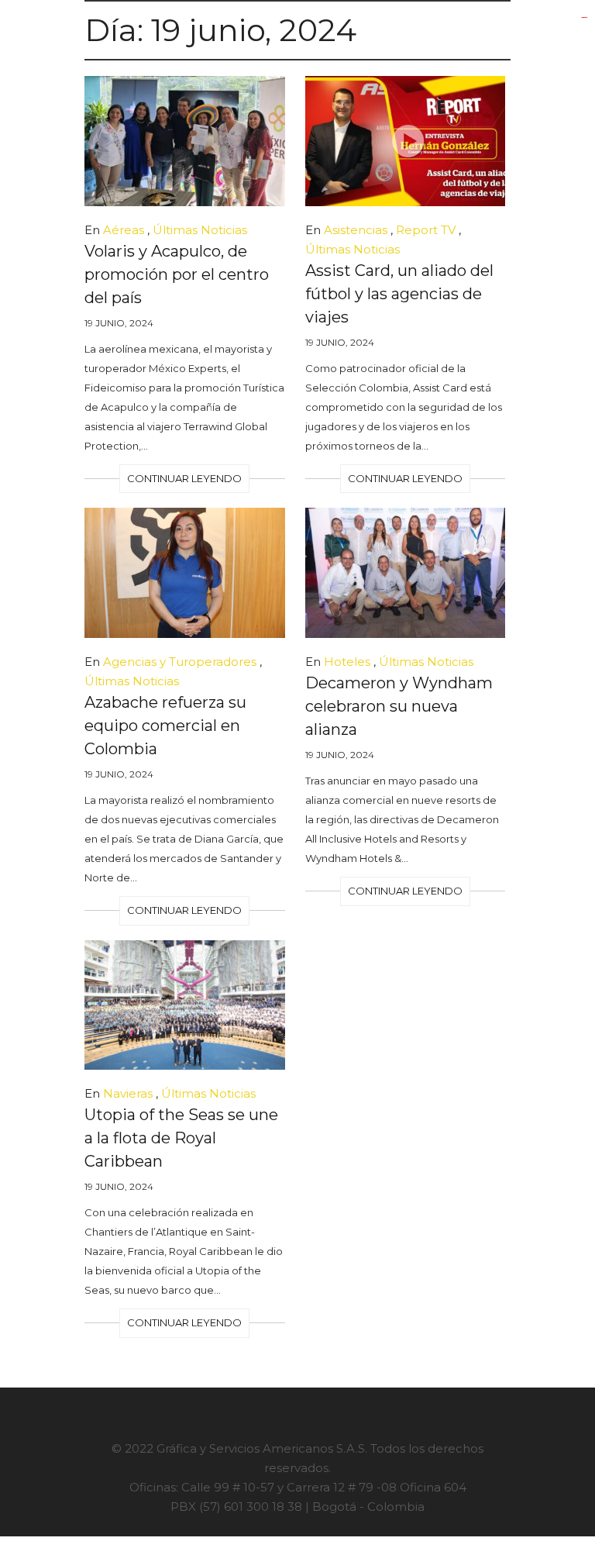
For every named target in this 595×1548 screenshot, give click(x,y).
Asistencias (355, 229)
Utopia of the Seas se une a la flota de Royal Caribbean (181, 1137)
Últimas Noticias (200, 229)
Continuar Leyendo (184, 478)
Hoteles (347, 661)
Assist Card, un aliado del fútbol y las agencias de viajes (399, 293)
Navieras (128, 1093)
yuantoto (584, 17)
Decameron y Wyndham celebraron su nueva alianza (399, 706)
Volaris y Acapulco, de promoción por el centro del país (176, 274)
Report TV (426, 229)
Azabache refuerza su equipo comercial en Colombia (165, 725)
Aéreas (123, 229)
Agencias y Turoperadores (179, 661)
